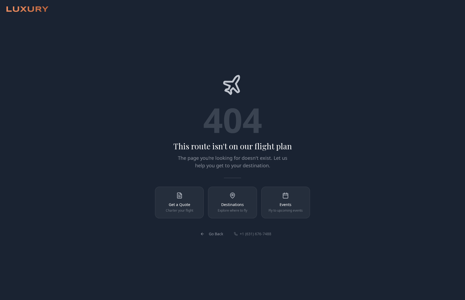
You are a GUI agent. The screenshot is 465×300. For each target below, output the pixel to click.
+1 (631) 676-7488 (255, 233)
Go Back (216, 233)
